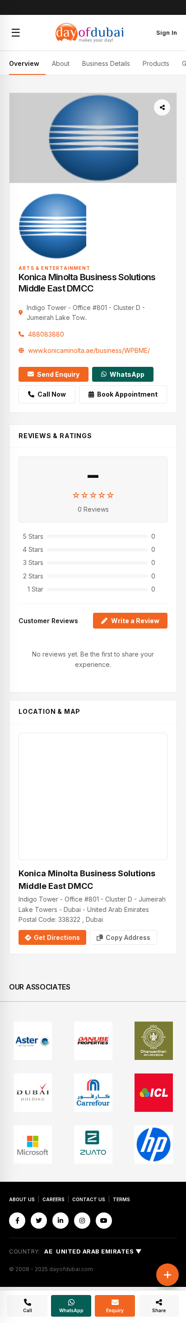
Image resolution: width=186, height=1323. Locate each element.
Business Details (106, 63)
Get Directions (57, 937)
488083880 (46, 334)
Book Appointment (127, 394)
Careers (53, 1199)
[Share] (162, 107)
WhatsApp (127, 374)
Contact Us (88, 1199)
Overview (24, 63)
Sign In (166, 32)
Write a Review (135, 620)
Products (156, 63)
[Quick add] (167, 1274)
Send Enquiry (58, 374)
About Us (22, 1199)
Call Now (51, 394)
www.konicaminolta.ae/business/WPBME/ (89, 350)
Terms (121, 1199)
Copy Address (128, 937)
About (61, 63)
